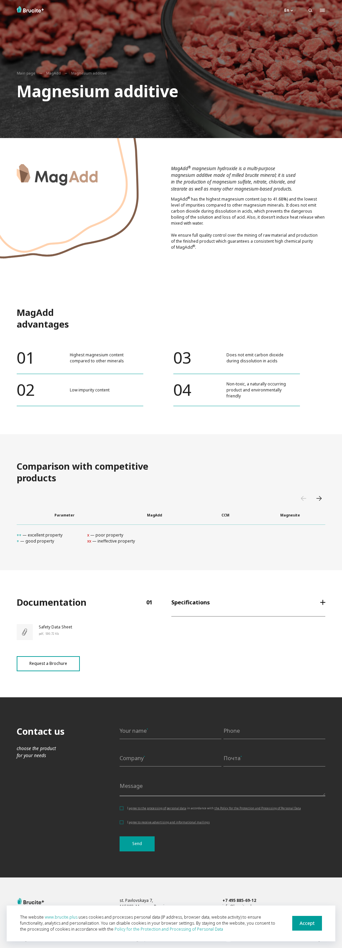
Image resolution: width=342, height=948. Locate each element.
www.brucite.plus (61, 917)
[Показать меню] (322, 10)
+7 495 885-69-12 (239, 900)
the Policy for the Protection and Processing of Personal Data (257, 808)
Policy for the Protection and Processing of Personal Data (169, 929)
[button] (304, 500)
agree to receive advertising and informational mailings (169, 822)
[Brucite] (30, 901)
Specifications (190, 602)
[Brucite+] (30, 9)
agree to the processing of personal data (157, 808)
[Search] (310, 10)
